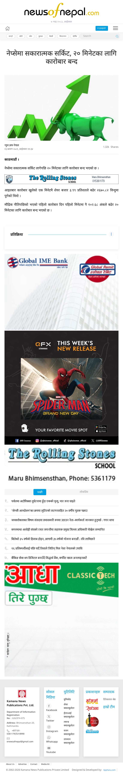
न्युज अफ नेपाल (11, 145)
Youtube (51, 752)
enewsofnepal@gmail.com (20, 741)
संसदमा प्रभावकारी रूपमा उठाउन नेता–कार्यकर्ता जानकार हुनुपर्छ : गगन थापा (62, 520)
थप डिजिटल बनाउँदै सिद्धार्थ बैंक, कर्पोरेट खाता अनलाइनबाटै (49, 558)
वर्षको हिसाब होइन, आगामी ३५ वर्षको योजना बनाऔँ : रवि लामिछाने (53, 539)
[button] (115, 28)
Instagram (52, 731)
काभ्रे (11, 36)
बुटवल (41, 36)
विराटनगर (63, 36)
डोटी (20, 36)
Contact (33, 764)
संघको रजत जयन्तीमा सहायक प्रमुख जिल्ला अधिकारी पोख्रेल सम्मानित (58, 529)
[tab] (40, 492)
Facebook (51, 710)
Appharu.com (109, 770)
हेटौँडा (75, 36)
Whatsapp (52, 742)
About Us (10, 764)
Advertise (22, 764)
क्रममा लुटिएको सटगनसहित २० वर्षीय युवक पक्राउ (49, 510)
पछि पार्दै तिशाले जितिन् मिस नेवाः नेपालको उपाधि (46, 548)
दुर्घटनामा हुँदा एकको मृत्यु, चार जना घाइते (43, 501)
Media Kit (45, 764)
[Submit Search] (117, 36)
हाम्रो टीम (109, 707)
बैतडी (51, 36)
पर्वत (30, 36)
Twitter (50, 721)
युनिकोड (67, 699)
